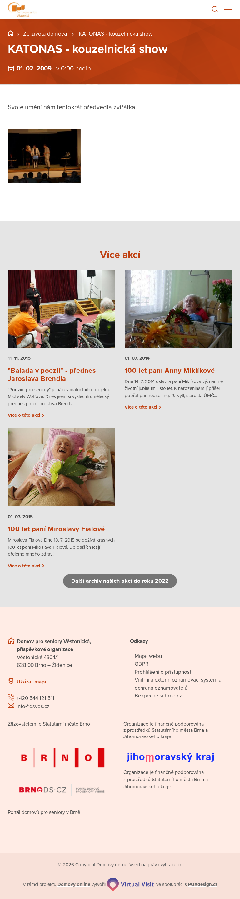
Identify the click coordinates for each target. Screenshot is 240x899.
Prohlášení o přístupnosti (163, 672)
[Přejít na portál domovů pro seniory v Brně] (62, 766)
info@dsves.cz (33, 706)
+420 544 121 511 (35, 698)
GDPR (141, 664)
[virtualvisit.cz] (130, 884)
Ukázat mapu (32, 681)
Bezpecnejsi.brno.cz (158, 695)
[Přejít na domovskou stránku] (23, 9)
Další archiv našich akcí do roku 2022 (120, 580)
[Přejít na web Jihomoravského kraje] (177, 752)
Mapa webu (148, 656)
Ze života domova (45, 33)
